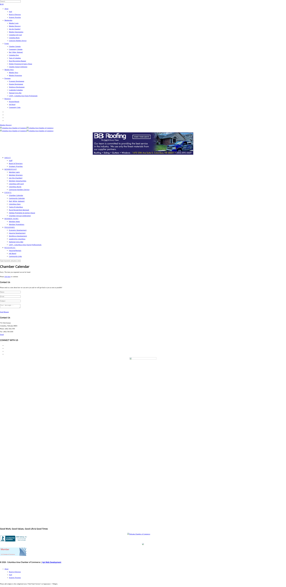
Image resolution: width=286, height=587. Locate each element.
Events (6, 43)
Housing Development (16, 84)
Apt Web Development (51, 562)
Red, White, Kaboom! (16, 52)
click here (7, 276)
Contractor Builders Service (17, 41)
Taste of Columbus (15, 58)
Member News (9, 70)
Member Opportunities (16, 32)
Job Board (12, 104)
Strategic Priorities (15, 17)
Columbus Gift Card (15, 35)
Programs (7, 78)
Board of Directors (15, 14)
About (6, 9)
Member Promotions (15, 75)
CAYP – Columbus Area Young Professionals (23, 96)
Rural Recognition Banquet (17, 61)
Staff (10, 12)
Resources (7, 99)
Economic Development (16, 81)
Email (2, 334)
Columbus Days (14, 55)
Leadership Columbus (16, 90)
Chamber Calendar (15, 46)
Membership (8, 20)
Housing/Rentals (14, 101)
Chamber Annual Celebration (18, 67)
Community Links (14, 107)
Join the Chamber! (15, 29)
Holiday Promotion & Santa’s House (20, 64)
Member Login (13, 23)
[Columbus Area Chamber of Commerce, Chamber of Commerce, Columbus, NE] (14, 538)
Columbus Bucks (14, 38)
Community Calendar (15, 49)
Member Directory (15, 26)
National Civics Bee (15, 93)
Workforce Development (16, 87)
